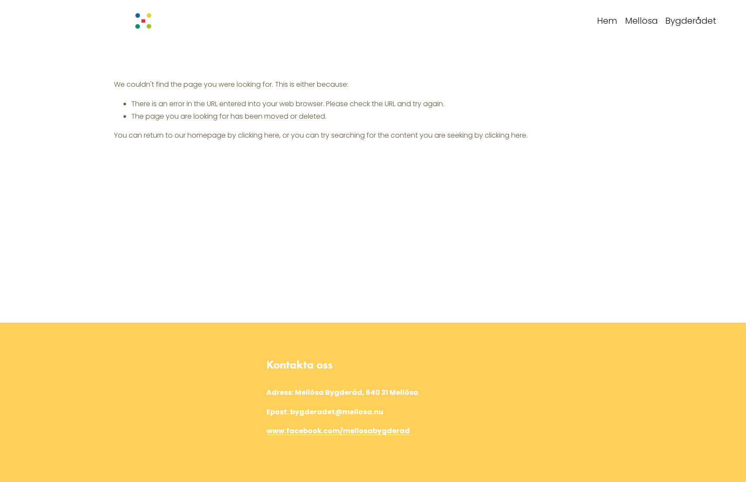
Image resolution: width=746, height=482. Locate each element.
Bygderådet (690, 21)
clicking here (258, 135)
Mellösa (641, 21)
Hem (607, 21)
